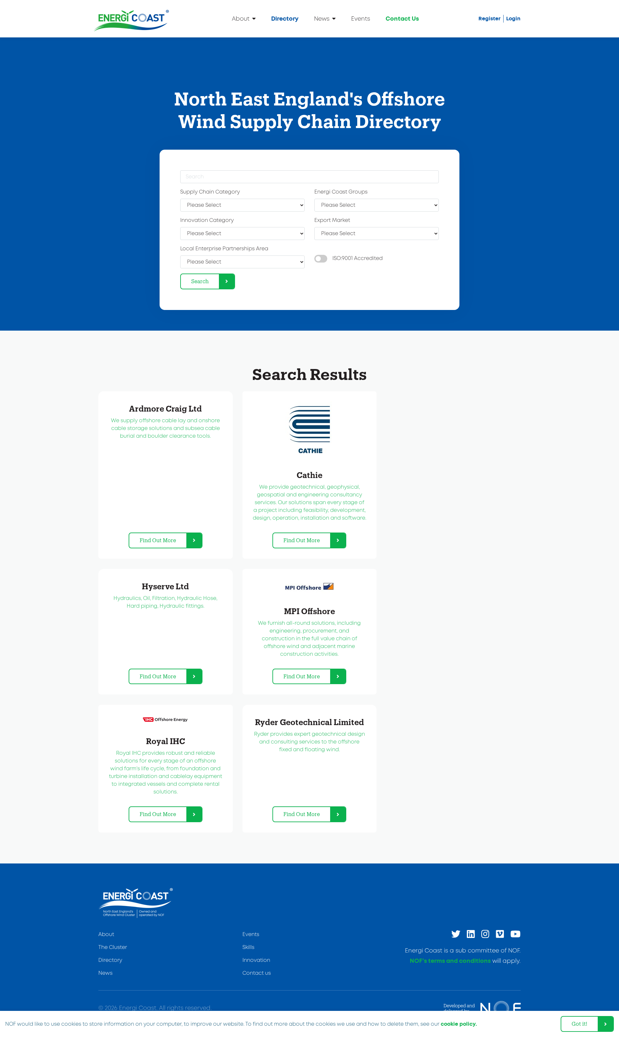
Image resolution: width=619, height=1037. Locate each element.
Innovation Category (207, 220)
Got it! (579, 1024)
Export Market (332, 220)
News (321, 19)
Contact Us (402, 19)
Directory (285, 19)
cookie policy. (459, 1024)
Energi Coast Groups (341, 192)
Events (360, 19)
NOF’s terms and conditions (450, 961)
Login (513, 18)
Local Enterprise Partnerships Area (224, 248)
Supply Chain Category (210, 192)
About (241, 19)
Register (489, 18)
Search (200, 281)
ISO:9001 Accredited (357, 258)
